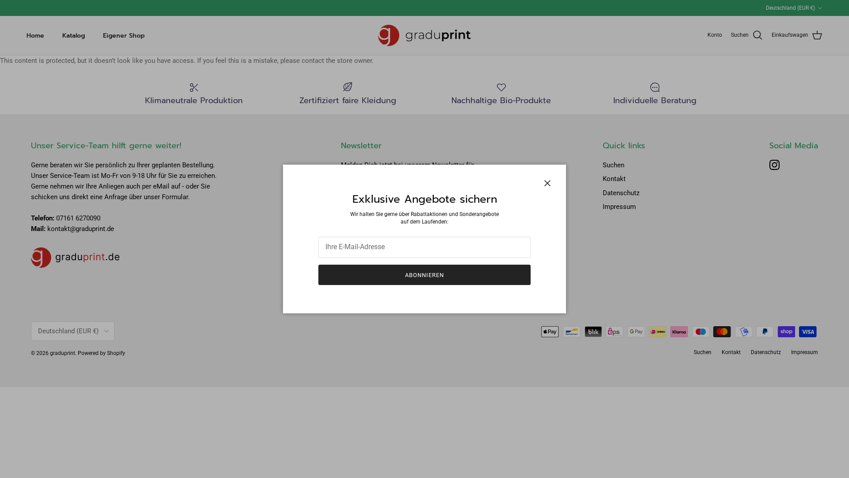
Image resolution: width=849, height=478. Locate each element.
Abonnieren (424, 275)
